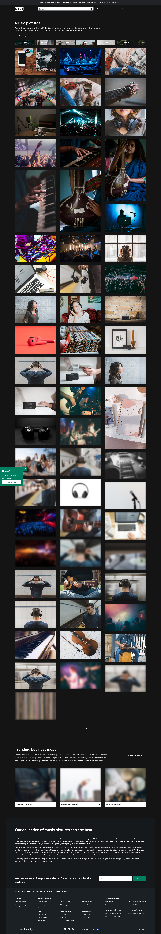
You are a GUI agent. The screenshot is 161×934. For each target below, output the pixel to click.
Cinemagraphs (86, 911)
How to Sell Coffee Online (134, 910)
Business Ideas (109, 902)
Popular (26, 35)
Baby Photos (41, 920)
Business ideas (127, 8)
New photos (114, 8)
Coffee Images (41, 905)
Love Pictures (86, 914)
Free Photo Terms (28, 891)
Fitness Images (86, 917)
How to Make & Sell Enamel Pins (135, 906)
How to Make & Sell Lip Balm (113, 910)
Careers (17, 891)
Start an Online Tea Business (113, 905)
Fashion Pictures (65, 902)
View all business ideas (134, 755)
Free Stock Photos (20, 902)
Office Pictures (41, 908)
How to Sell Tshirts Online (112, 916)
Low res (49, 73)
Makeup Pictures (87, 902)
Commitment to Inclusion (44, 891)
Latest (17, 35)
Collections (100, 8)
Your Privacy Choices (89, 929)
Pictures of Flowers (43, 917)
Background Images (65, 911)
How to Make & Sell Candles (135, 913)
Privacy (57, 891)
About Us (65, 891)
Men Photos (63, 914)
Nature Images (64, 905)
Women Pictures (42, 914)
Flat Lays (40, 911)
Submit (139, 878)
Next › (86, 728)
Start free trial (11, 482)
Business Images (42, 902)
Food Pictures (86, 905)
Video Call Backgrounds (67, 920)
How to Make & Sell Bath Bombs (136, 902)
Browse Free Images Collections (21, 906)
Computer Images (87, 908)
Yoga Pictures (64, 917)
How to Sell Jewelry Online (113, 913)
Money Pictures (64, 908)
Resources (139, 8)
